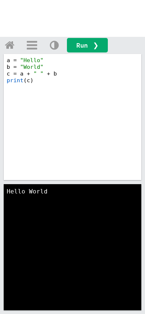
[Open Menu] (32, 45)
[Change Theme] (54, 45)
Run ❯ (87, 45)
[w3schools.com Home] (9, 45)
